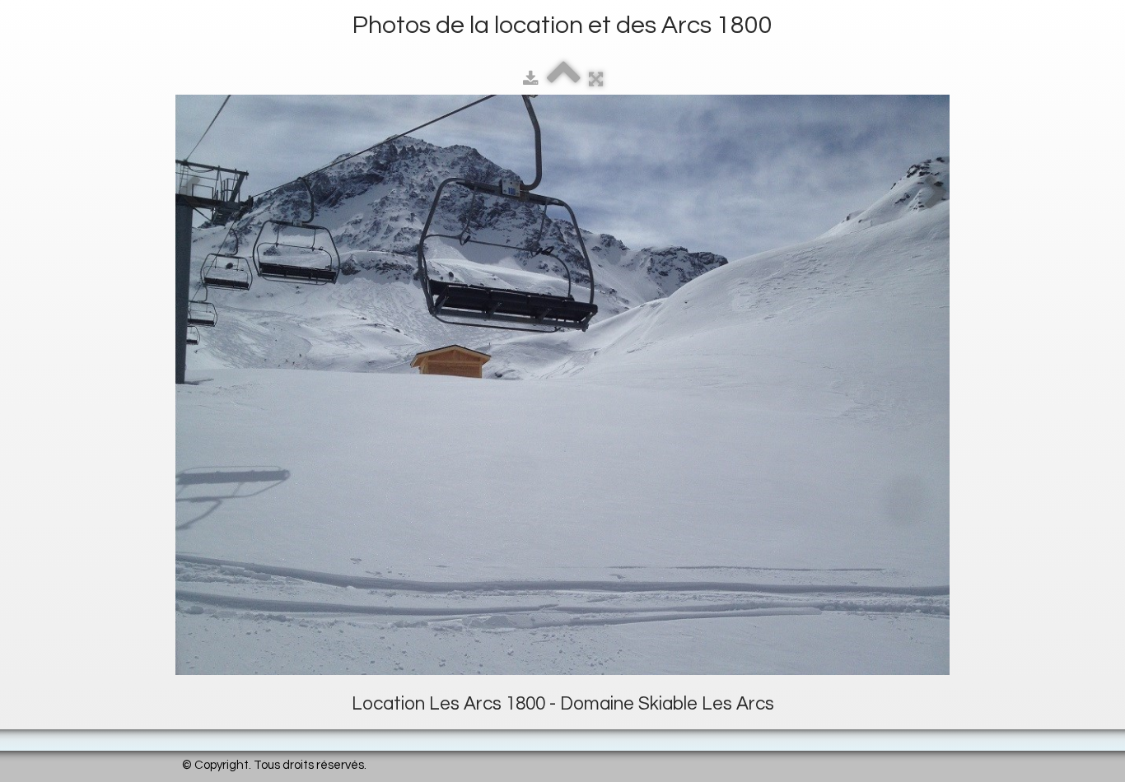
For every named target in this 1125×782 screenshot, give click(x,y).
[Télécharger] (531, 79)
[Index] (563, 79)
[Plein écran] (596, 79)
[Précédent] (188, 193)
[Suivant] (936, 193)
